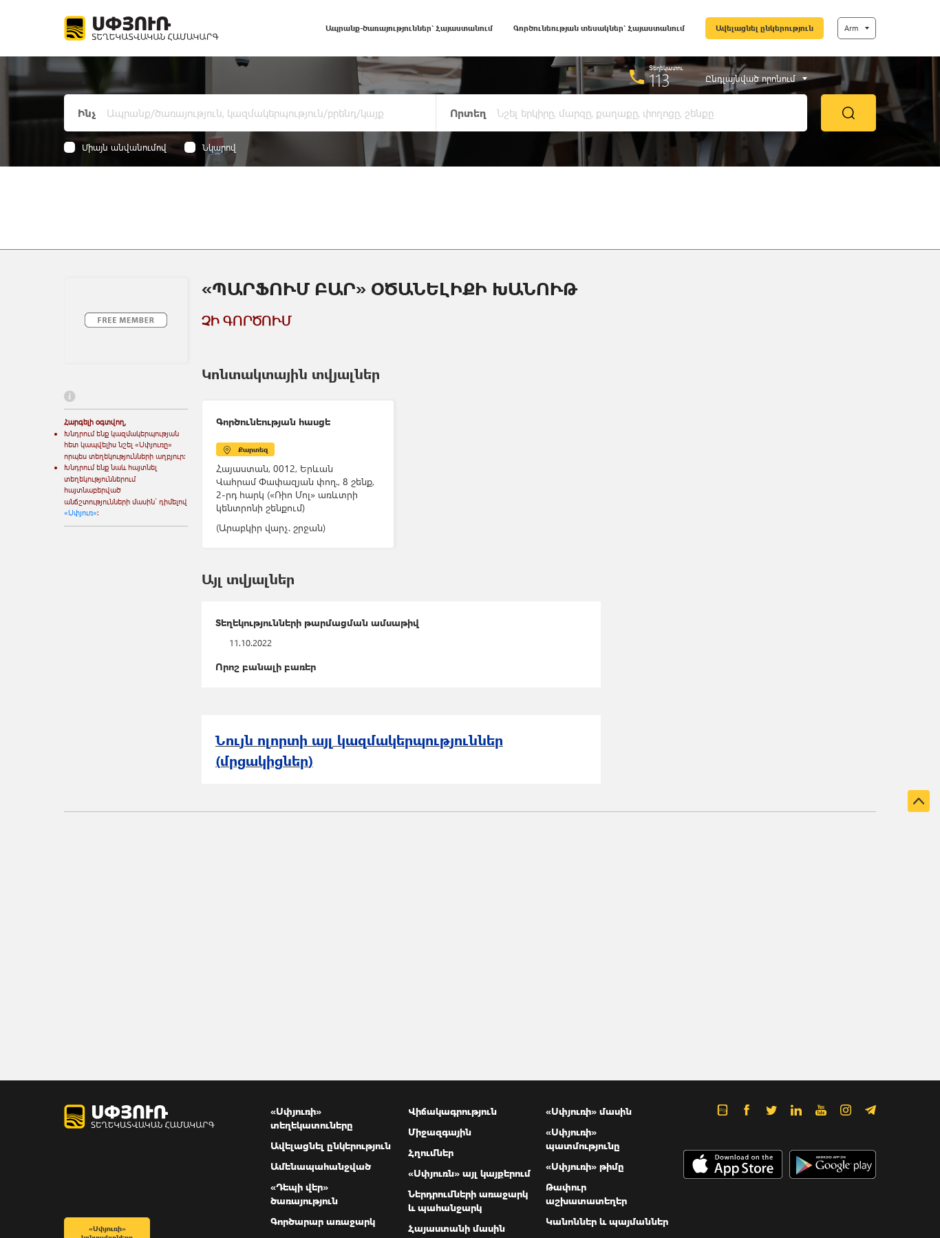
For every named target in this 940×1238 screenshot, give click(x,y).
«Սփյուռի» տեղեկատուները (311, 1117)
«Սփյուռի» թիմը (585, 1166)
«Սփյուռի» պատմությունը (583, 1138)
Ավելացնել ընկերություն (764, 27)
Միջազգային (439, 1131)
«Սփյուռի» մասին (589, 1111)
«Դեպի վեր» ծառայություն (304, 1193)
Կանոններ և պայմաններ (607, 1221)
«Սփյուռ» (80, 512)
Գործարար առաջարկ (322, 1221)
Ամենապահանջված (320, 1166)
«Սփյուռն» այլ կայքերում (469, 1173)
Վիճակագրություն (452, 1111)
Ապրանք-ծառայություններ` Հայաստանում (409, 27)
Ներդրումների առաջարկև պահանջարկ (468, 1200)
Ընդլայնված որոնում (750, 78)
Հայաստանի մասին (456, 1228)
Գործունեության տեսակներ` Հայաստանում (599, 27)
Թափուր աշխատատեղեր (586, 1193)
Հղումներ (430, 1152)
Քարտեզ (253, 449)
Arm (851, 27)
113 (659, 80)
